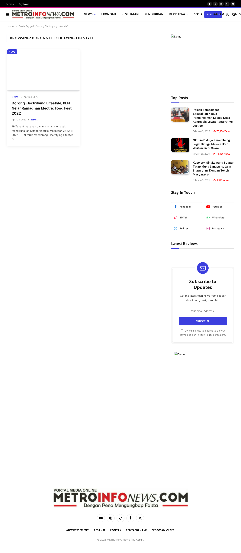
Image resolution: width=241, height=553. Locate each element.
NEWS (88, 14)
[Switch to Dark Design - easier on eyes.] (227, 14)
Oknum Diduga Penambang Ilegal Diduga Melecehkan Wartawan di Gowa (211, 144)
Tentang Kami (136, 530)
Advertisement (77, 530)
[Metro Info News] (43, 14)
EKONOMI (108, 14)
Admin (139, 539)
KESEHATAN (130, 14)
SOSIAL (199, 14)
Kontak (115, 530)
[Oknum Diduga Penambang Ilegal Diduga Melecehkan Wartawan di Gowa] (180, 145)
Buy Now (23, 4)
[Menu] (7, 14)
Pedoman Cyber (163, 530)
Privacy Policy (204, 334)
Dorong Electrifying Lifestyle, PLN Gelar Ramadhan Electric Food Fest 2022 (42, 108)
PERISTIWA (177, 14)
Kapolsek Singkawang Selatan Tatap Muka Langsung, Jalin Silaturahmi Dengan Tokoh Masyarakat (213, 168)
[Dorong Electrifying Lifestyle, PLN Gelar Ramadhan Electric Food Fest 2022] (43, 70)
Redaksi (99, 530)
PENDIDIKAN (154, 14)
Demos (10, 4)
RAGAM (218, 14)
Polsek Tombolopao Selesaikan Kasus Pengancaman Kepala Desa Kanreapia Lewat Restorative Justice (213, 117)
